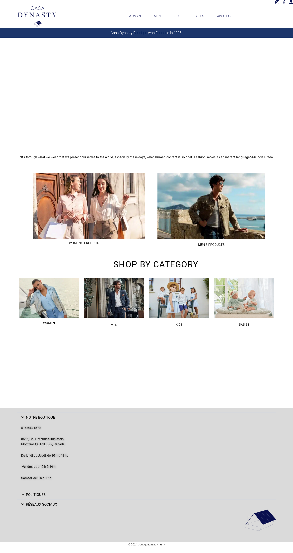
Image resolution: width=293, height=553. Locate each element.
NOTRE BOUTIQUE (40, 417)
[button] (146, 417)
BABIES (199, 16)
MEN (157, 16)
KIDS (177, 16)
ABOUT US (224, 16)
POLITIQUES (36, 494)
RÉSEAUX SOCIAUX (41, 504)
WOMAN (135, 16)
